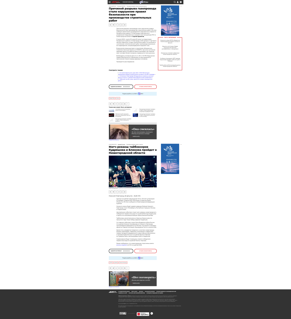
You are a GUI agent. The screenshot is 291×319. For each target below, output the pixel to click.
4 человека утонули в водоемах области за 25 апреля (122, 110)
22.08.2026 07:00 (113, 144)
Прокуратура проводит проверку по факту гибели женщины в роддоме (123, 120)
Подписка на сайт (122, 293)
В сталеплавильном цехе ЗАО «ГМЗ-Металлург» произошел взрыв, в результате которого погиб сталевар (136, 73)
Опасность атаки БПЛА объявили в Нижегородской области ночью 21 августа (170, 42)
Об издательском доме (124, 291)
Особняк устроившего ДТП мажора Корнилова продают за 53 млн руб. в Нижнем (170, 60)
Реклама (141, 291)
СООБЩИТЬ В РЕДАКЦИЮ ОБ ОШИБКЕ (154, 293)
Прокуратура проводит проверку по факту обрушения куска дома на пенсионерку (147, 115)
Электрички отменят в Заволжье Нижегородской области (170, 53)
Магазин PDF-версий (150, 291)
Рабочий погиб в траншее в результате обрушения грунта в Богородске (122, 115)
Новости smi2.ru (114, 140)
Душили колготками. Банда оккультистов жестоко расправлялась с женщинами (170, 48)
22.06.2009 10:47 (112, 6)
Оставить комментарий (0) (145, 86)
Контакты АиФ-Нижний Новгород (137, 293)
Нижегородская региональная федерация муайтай (130, 188)
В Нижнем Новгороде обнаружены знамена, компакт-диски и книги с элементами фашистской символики (136, 76)
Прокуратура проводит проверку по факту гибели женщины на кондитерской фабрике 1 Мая (147, 110)
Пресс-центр (134, 291)
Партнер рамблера (131, 313)
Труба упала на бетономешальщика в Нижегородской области (170, 65)
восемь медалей (121, 245)
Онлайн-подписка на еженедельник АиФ (166, 291)
